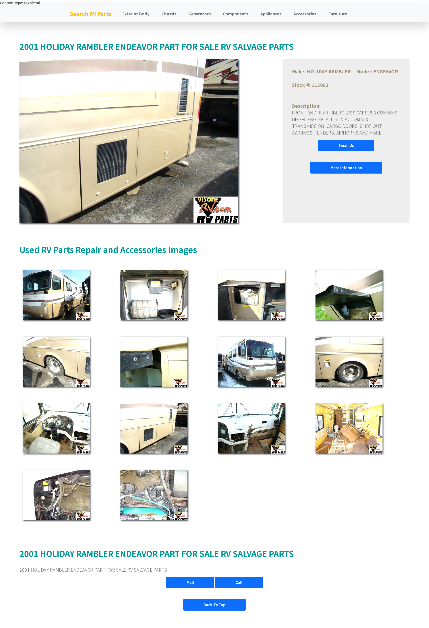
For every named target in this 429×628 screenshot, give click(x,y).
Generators (199, 14)
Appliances (270, 14)
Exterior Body (135, 14)
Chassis (169, 14)
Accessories (304, 14)
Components (235, 14)
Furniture (337, 14)
